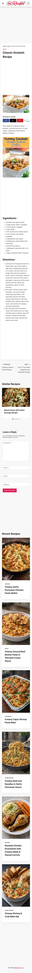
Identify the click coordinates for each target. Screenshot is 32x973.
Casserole (8, 716)
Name (6, 468)
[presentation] (16, 559)
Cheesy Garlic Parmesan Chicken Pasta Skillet (14, 590)
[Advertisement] (16, 26)
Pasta (4, 49)
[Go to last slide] (5, 402)
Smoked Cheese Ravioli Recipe (7, 367)
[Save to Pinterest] (20, 120)
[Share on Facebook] (6, 120)
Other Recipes (9, 778)
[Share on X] (13, 120)
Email (5, 476)
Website (6, 484)
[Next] (26, 402)
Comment (7, 443)
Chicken (7, 584)
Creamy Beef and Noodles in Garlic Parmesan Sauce (13, 784)
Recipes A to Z (18, 968)
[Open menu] (3, 3)
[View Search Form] (28, 3)
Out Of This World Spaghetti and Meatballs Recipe (24, 368)
